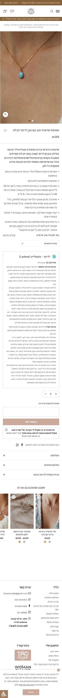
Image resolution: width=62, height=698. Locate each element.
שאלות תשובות (52, 613)
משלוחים (55, 455)
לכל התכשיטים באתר (41, 25)
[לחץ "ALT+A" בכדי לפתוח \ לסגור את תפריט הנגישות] (4, 694)
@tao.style (22, 612)
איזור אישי (54, 651)
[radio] (49, 541)
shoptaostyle (21, 605)
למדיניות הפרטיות (26, 684)
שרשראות (15, 25)
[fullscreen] (5, 114)
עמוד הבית (54, 25)
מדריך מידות (9, 235)
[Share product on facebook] (22, 444)
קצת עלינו (54, 626)
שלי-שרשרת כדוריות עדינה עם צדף (47, 533)
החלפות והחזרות (51, 465)
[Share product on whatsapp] (17, 444)
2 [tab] (29, 121)
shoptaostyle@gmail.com (15, 593)
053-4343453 (21, 599)
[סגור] (58, 670)
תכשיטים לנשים (26, 25)
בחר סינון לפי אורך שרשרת (48, 235)
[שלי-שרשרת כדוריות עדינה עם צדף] (47, 511)
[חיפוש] (51, 11)
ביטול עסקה (53, 655)
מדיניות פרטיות (52, 634)
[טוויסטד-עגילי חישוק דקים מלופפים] (22, 511)
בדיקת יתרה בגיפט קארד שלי (46, 664)
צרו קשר (55, 630)
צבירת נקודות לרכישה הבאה (46, 474)
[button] (5, 130)
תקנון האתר (54, 593)
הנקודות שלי (53, 659)
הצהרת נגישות (53, 622)
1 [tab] (32, 121)
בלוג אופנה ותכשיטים (50, 617)
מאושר (31, 692)
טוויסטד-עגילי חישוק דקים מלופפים (22, 533)
